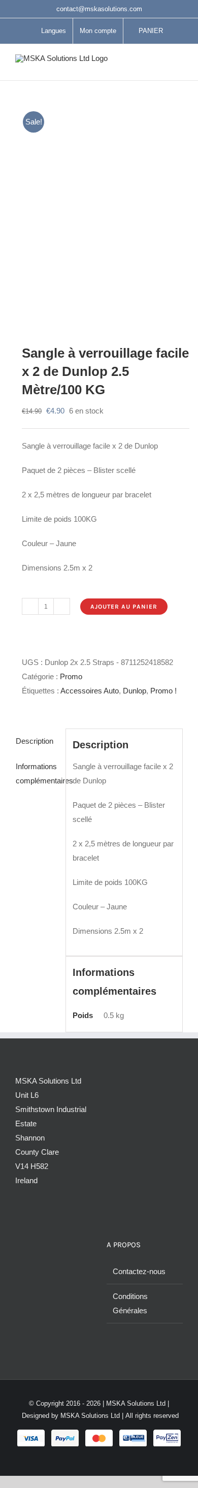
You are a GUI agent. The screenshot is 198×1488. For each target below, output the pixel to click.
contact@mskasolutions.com (99, 9)
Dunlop (134, 690)
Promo (71, 676)
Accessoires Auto (89, 690)
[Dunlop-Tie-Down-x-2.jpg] (99, 210)
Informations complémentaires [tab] (37, 773)
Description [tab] (34, 741)
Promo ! (163, 690)
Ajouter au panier (123, 606)
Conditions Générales (130, 1303)
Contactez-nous (139, 1271)
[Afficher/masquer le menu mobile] (179, 64)
